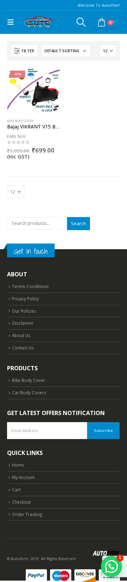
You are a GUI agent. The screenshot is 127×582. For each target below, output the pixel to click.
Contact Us (23, 347)
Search (78, 223)
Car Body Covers (29, 392)
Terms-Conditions (30, 286)
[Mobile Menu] (12, 22)
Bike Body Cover (20, 121)
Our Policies (24, 311)
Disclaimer (23, 323)
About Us (21, 335)
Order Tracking (27, 514)
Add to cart (48, 79)
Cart (16, 489)
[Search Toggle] (81, 22)
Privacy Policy (25, 298)
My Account (23, 477)
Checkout (21, 502)
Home (18, 465)
